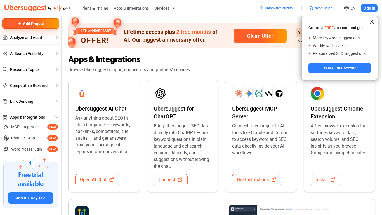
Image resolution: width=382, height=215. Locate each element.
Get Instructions (253, 179)
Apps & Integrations (131, 8)
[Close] (372, 21)
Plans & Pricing (94, 8)
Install (321, 179)
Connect (167, 179)
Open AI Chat (93, 179)
